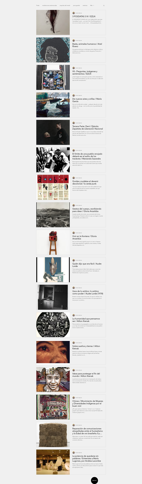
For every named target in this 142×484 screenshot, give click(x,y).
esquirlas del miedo (65, 5)
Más (91, 5)
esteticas (85, 5)
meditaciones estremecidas (49, 5)
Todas (37, 5)
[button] (104, 5)
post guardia (76, 5)
